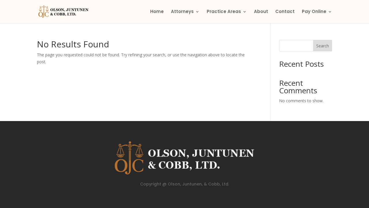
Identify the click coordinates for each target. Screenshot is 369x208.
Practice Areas (224, 12)
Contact (285, 12)
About (261, 12)
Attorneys (182, 12)
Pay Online (314, 12)
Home (157, 12)
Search (322, 46)
